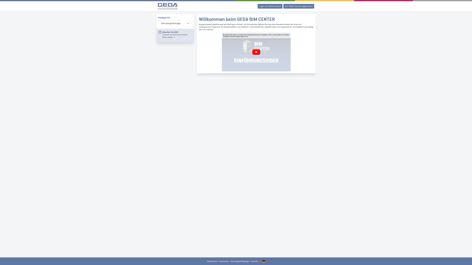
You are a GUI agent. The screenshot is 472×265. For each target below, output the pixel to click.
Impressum (224, 261)
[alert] (175, 36)
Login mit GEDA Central (270, 6)
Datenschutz (212, 261)
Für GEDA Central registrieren (299, 6)
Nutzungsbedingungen (240, 261)
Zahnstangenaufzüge (170, 23)
